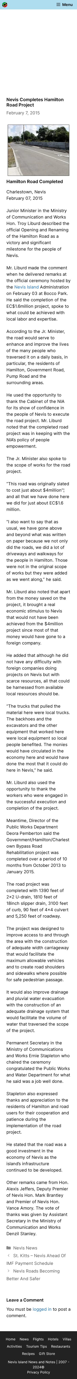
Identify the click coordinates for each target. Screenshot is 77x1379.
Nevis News (25, 1248)
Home (10, 1339)
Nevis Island (26, 287)
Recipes (28, 1353)
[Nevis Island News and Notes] (4, 4)
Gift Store (47, 1353)
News (24, 1339)
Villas (67, 1339)
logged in (42, 1309)
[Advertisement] (38, 50)
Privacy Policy (38, 1372)
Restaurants (60, 1346)
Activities (14, 1346)
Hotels (53, 1339)
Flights (38, 1339)
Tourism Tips (36, 1346)
